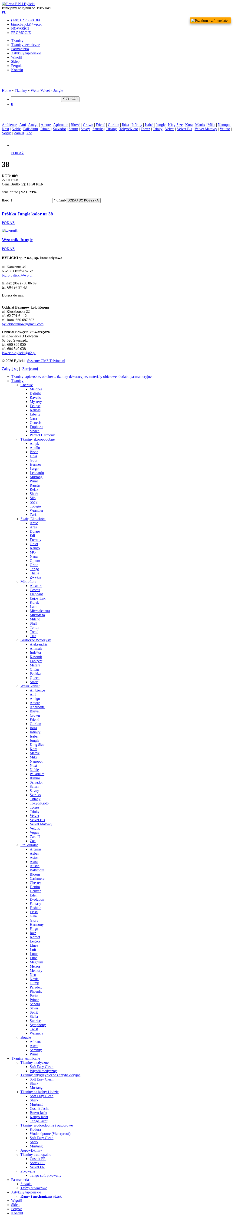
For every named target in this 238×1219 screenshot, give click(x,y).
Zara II (19, 133)
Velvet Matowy (206, 129)
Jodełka (35, 653)
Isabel (149, 125)
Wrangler (36, 510)
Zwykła (35, 577)
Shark (34, 494)
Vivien (35, 431)
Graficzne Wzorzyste (35, 640)
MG (33, 552)
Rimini (45, 129)
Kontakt (17, 70)
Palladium (30, 129)
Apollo (35, 448)
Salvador (59, 129)
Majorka (36, 389)
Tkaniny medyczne (34, 1062)
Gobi (33, 460)
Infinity (137, 125)
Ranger (35, 485)
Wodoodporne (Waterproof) (50, 1134)
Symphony (38, 1025)
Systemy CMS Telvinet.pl (46, 361)
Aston (34, 858)
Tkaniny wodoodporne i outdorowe (46, 1125)
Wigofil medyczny (43, 1071)
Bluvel (75, 125)
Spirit (34, 1012)
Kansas (35, 410)
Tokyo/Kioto (128, 129)
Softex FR (37, 1163)
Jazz (33, 933)
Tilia (33, 636)
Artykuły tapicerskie (26, 53)
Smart (34, 682)
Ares (33, 527)
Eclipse (35, 406)
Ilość (5, 200)
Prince (34, 1000)
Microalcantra (40, 611)
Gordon (113, 125)
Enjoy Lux (38, 598)
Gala (33, 916)
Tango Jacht (38, 1121)
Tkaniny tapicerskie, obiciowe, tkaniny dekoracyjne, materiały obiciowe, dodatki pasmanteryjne (81, 377)
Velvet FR (37, 1167)
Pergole (16, 66)
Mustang (36, 477)
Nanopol (224, 125)
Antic (34, 523)
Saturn (73, 129)
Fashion (35, 908)
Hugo (34, 929)
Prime (34, 1054)
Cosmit (35, 590)
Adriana (36, 1042)
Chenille (26, 385)
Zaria (33, 515)
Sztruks (98, 129)
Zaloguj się (10, 369)
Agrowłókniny (31, 1150)
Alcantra (36, 586)
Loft (33, 950)
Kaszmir (36, 657)
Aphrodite (60, 125)
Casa (33, 418)
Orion (34, 565)
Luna (33, 958)
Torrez (145, 129)
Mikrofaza (37, 615)
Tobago (35, 506)
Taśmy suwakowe (33, 1188)
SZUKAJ (70, 99)
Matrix (200, 125)
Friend (100, 125)
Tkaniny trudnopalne (35, 1154)
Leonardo (37, 473)
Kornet (35, 937)
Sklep (15, 61)
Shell (33, 623)
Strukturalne (29, 845)
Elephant (36, 594)
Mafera (35, 665)
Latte (33, 607)
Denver (35, 891)
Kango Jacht (39, 1117)
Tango (34, 569)
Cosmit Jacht (39, 1108)
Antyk (34, 443)
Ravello (35, 397)
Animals (36, 648)
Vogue (6, 133)
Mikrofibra (28, 581)
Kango (35, 548)
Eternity (35, 540)
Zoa (29, 133)
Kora (189, 125)
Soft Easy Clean (41, 1067)
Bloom (35, 874)
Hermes (35, 464)
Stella (34, 1016)
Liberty (35, 414)
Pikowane (27, 1171)
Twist (34, 1029)
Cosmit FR (38, 1159)
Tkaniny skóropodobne (37, 439)
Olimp (34, 983)
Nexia (34, 979)
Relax (34, 489)
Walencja (36, 1033)
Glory (34, 920)
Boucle (25, 1037)
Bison (34, 452)
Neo (33, 975)
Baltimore (37, 870)
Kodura (35, 1129)
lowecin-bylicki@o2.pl (19, 353)
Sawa (34, 1008)
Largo (34, 469)
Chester (35, 883)
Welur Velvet (40, 90)
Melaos (35, 966)
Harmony (37, 924)
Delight (35, 393)
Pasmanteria (20, 49)
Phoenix (36, 991)
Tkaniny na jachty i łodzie (39, 1092)
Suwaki (26, 1184)
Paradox (36, 987)
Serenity (36, 1050)
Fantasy (35, 904)
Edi (32, 535)
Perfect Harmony (42, 435)
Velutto (225, 129)
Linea (34, 945)
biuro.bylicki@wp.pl (17, 275)
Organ (34, 669)
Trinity (157, 129)
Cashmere (37, 878)
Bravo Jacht (38, 1113)
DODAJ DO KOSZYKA (83, 200)
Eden (33, 895)
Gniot (34, 544)
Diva (33, 456)
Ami (22, 125)
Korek (34, 602)
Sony (33, 502)
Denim (35, 887)
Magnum (36, 962)
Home (6, 90)
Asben (34, 853)
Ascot (34, 1046)
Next (5, 129)
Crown (88, 125)
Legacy (35, 941)
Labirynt (36, 661)
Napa (34, 556)
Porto (34, 996)
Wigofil (16, 57)
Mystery (36, 402)
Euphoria (36, 427)
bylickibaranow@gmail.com (22, 324)
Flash (34, 912)
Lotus (34, 954)
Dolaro (35, 531)
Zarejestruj (30, 369)
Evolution (37, 899)
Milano (35, 619)
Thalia (34, 573)
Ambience (9, 125)
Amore (46, 125)
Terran (34, 627)
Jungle (58, 90)
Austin (35, 866)
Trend (34, 632)
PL (4, 12)
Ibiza (125, 125)
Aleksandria (38, 644)
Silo (33, 498)
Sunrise (35, 1021)
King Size (175, 125)
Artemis (35, 849)
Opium (35, 561)
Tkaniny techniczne (25, 45)
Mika (211, 125)
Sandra (35, 1004)
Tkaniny (17, 41)
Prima (34, 481)
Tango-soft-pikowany (45, 1175)
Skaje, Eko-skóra (33, 519)
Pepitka (35, 673)
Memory (36, 970)
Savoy (85, 129)
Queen (35, 678)
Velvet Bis (184, 129)
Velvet (169, 129)
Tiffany (111, 129)
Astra (34, 862)
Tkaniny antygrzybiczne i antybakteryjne (50, 1075)
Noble (16, 129)
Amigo (33, 125)
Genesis (35, 423)
